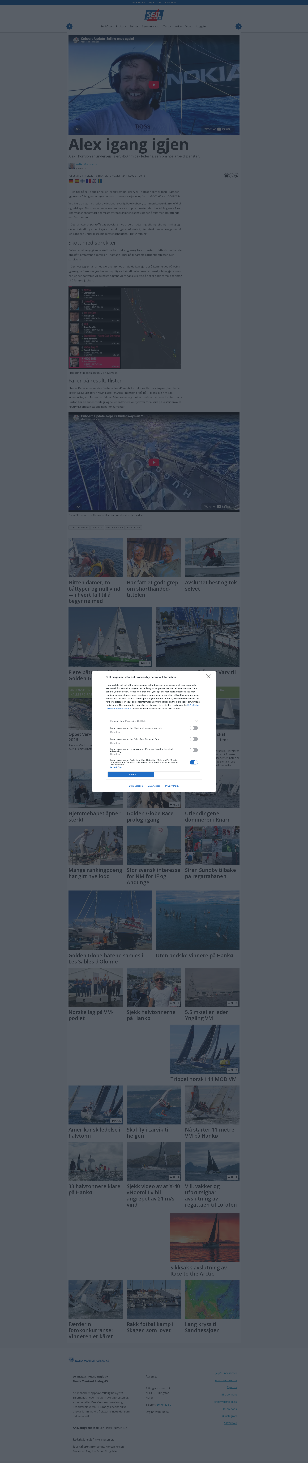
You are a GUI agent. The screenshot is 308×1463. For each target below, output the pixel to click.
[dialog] (154, 731)
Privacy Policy (172, 786)
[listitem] (154, 721)
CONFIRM (131, 774)
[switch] (194, 728)
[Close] (209, 677)
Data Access (154, 786)
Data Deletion (136, 786)
